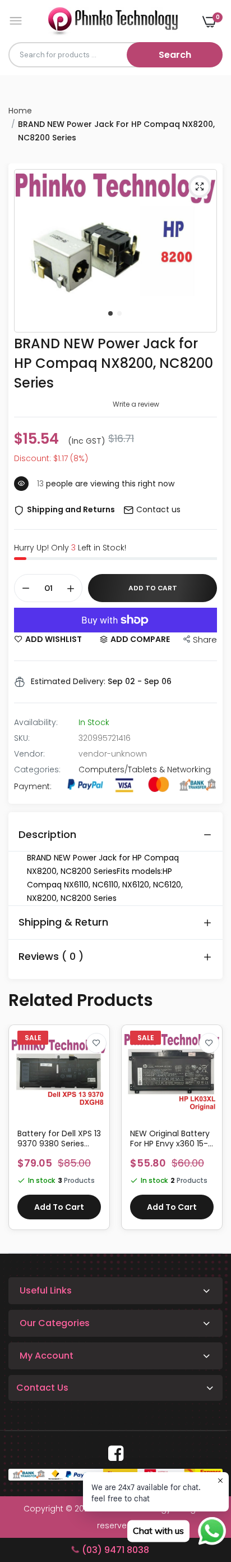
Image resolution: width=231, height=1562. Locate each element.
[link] (96, 1043)
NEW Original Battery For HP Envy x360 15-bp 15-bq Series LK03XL (170, 1138)
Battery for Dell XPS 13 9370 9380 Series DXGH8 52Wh (59, 1138)
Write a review (136, 404)
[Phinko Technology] (113, 21)
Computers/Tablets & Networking (144, 769)
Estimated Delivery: (68, 681)
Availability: (36, 722)
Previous (22, 1133)
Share (205, 639)
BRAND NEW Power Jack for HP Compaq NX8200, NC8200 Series (113, 363)
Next (209, 1133)
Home (20, 110)
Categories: (37, 769)
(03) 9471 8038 (115, 1549)
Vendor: (29, 754)
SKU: (22, 738)
